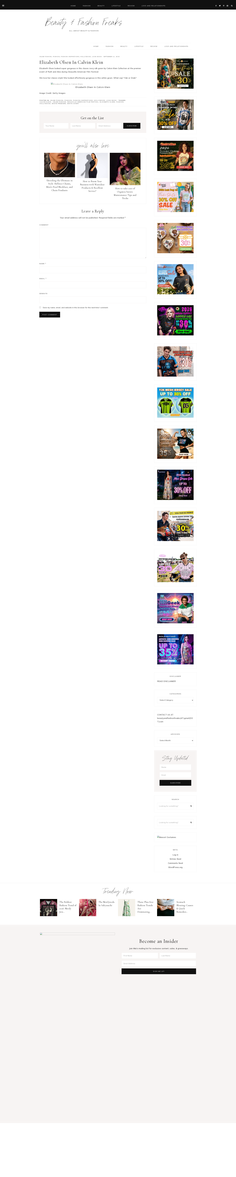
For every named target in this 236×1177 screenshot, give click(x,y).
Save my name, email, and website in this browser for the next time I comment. (76, 308)
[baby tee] (175, 417)
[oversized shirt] (175, 88)
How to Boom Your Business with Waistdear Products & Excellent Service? (92, 186)
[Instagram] (227, 3)
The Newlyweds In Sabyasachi (106, 904)
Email (42, 278)
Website (43, 293)
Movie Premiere (59, 103)
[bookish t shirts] (175, 293)
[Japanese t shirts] (175, 129)
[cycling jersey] (175, 540)
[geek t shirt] (175, 622)
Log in (175, 855)
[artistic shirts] (175, 664)
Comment (44, 225)
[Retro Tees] (175, 170)
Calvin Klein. (46, 102)
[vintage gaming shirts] (175, 376)
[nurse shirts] (175, 252)
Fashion (56, 56)
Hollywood (85, 56)
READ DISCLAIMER (166, 681)
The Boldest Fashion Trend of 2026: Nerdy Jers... (67, 907)
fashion (120, 102)
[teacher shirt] (175, 211)
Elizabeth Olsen (107, 102)
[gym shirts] (175, 458)
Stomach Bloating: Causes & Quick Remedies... (185, 907)
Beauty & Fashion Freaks (84, 23)
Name (42, 264)
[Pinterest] (224, 3)
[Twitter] (220, 3)
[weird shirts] (175, 335)
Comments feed (175, 863)
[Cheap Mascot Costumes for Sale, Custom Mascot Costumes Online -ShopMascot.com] (166, 837)
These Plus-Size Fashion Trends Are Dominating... (145, 907)
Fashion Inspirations (70, 56)
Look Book (97, 56)
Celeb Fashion (45, 56)
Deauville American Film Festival (83, 102)
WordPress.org (175, 867)
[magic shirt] (175, 499)
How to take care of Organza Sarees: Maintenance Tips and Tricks (125, 193)
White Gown (73, 103)
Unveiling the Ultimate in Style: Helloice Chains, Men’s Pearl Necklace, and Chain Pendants (59, 185)
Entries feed (175, 859)
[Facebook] (216, 3)
